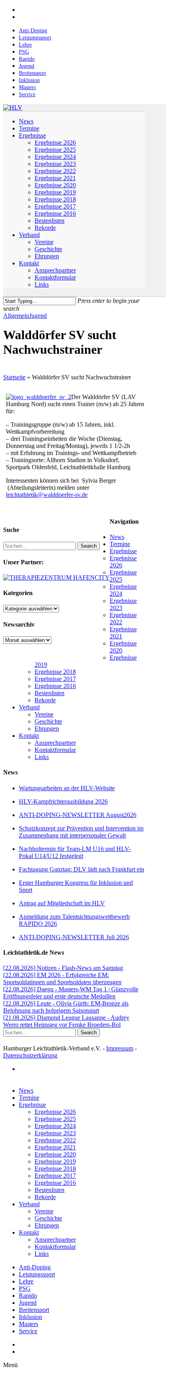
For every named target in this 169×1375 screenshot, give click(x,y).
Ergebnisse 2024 (55, 1126)
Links (42, 757)
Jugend (38, 315)
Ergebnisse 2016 (55, 686)
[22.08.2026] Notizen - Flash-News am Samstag (63, 968)
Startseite (14, 377)
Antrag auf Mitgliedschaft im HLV (62, 903)
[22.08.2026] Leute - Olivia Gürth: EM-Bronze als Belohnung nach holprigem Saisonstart (66, 1007)
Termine (120, 544)
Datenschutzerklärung (30, 1055)
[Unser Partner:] (56, 577)
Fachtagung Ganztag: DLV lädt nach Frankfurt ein (81, 869)
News (117, 537)
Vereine (44, 714)
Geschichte (48, 721)
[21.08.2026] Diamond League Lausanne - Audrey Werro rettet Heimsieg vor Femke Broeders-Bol (66, 1021)
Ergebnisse (123, 551)
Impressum (119, 1048)
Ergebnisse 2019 (55, 1161)
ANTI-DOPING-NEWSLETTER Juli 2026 (74, 937)
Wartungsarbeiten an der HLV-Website (67, 788)
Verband (29, 707)
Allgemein (16, 315)
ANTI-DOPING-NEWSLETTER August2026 (77, 815)
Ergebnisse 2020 (55, 1154)
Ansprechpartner (55, 742)
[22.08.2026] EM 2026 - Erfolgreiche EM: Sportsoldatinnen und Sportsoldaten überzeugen (62, 978)
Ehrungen (47, 728)
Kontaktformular (55, 749)
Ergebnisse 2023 (55, 1133)
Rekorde (45, 700)
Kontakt (29, 735)
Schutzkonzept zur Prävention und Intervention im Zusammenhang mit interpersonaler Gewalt (81, 832)
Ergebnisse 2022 (55, 1140)
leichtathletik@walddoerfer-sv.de (47, 494)
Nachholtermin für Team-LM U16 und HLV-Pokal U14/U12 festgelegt (75, 852)
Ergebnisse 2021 (55, 1147)
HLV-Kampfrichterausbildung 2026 (63, 801)
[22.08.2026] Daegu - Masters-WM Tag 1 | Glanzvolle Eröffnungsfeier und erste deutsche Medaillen (70, 993)
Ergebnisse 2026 (55, 1111)
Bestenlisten (49, 693)
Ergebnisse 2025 (55, 1119)
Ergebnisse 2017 (55, 678)
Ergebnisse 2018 (55, 671)
